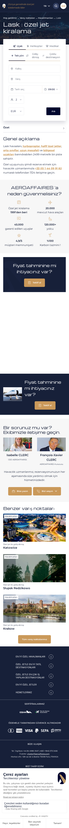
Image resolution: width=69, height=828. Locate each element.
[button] (34, 283)
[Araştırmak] (55, 6)
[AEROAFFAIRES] (4, 6)
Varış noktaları (27, 18)
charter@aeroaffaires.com (38, 754)
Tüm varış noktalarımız (34, 639)
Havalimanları (45, 18)
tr (45, 6)
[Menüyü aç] (63, 6)
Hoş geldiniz (10, 18)
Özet (6, 127)
